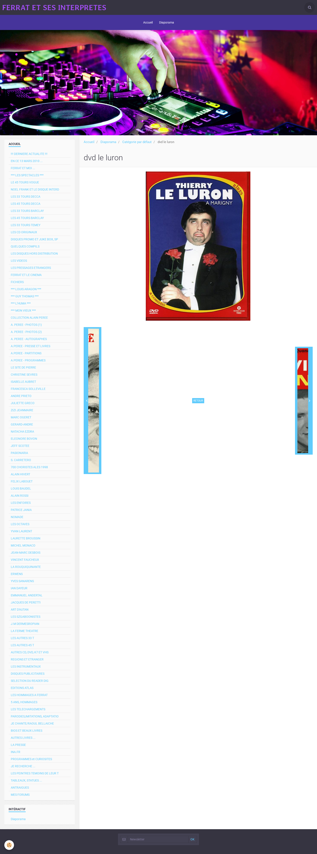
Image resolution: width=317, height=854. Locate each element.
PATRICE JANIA (21, 510)
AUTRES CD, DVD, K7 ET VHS (30, 652)
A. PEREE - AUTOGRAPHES (29, 339)
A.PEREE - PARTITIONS (26, 353)
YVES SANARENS (22, 581)
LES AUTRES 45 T (22, 645)
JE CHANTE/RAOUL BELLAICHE (32, 723)
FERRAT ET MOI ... (23, 168)
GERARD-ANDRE (22, 424)
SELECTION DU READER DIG (30, 680)
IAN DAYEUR (19, 588)
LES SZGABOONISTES (25, 616)
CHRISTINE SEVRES (24, 374)
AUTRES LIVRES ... (23, 737)
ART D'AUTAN (19, 609)
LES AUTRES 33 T (22, 638)
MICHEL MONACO (23, 545)
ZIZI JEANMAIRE (22, 410)
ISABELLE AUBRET (23, 381)
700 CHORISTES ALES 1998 (29, 467)
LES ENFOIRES (21, 502)
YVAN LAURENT (21, 531)
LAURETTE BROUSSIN (25, 538)
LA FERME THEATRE (24, 631)
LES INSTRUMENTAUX (26, 666)
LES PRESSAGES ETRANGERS (31, 267)
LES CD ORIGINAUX (24, 232)
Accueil (148, 22)
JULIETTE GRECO (23, 403)
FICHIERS (17, 282)
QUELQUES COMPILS (25, 246)
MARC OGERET (21, 417)
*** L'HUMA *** (21, 303)
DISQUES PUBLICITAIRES (27, 673)
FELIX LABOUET (22, 481)
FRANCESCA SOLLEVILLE (28, 389)
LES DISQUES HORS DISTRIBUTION (34, 253)
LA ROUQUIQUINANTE (26, 567)
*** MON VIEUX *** (23, 310)
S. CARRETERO (21, 460)
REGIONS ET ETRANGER (27, 659)
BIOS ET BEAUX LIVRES (26, 730)
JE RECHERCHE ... (23, 766)
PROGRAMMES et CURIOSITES (31, 759)
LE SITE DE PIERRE (23, 367)
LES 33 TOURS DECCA (25, 196)
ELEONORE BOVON (24, 438)
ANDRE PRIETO (21, 396)
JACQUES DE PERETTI (26, 602)
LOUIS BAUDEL (21, 488)
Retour (198, 400)
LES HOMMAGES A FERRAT (29, 695)
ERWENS (17, 574)
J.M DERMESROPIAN (25, 624)
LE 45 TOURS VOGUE (25, 182)
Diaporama (166, 22)
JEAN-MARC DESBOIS (25, 552)
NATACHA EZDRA (22, 431)
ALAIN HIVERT (20, 474)
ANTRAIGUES (20, 787)
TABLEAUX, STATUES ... (26, 780)
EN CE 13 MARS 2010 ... (27, 161)
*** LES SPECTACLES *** (27, 175)
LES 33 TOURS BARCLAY (27, 211)
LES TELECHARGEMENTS (28, 709)
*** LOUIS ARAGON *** (26, 289)
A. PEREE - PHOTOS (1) (26, 324)
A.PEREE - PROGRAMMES (28, 360)
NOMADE (17, 517)
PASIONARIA (19, 453)
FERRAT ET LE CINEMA (26, 275)
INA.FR (15, 752)
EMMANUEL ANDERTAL (26, 595)
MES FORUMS (20, 794)
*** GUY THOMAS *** (25, 296)
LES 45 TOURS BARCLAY (27, 218)
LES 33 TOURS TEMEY (25, 225)
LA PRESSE (18, 745)
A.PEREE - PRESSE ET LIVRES (30, 346)
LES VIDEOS (19, 260)
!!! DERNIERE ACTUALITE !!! (29, 154)
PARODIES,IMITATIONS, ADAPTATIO (35, 716)
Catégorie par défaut (137, 142)
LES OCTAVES (20, 524)
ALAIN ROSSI (19, 495)
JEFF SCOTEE (20, 445)
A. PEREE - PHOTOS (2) (26, 332)
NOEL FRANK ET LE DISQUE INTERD (35, 189)
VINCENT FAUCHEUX (25, 559)
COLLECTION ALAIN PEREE (29, 317)
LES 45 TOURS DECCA (25, 203)
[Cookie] (9, 845)
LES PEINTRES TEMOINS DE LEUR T (35, 773)
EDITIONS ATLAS (22, 688)
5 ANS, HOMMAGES (24, 702)
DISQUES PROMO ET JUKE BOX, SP (34, 239)
